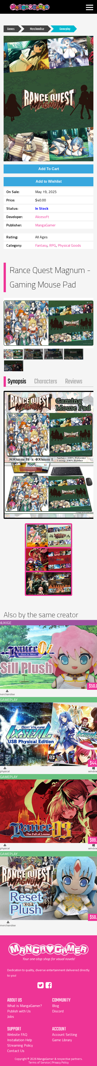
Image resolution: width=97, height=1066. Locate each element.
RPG (52, 245)
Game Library (62, 1040)
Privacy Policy (60, 1062)
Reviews (73, 381)
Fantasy (41, 245)
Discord (58, 1011)
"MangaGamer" (48, 951)
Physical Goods (69, 245)
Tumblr (58, 984)
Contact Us (15, 1050)
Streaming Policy (20, 1045)
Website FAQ (17, 1034)
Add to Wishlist (49, 181)
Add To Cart (48, 169)
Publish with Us (19, 1011)
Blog (55, 1005)
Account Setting (64, 1034)
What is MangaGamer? (24, 1005)
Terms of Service (39, 1062)
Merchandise (37, 29)
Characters (45, 381)
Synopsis (17, 381)
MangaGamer (29, 7)
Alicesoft (42, 216)
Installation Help (19, 1040)
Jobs (10, 1016)
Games (11, 29)
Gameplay (65, 29)
